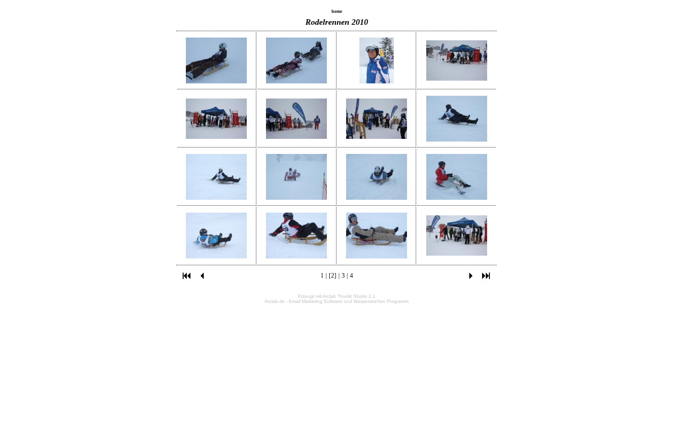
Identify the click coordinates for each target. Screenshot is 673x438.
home (336, 11)
